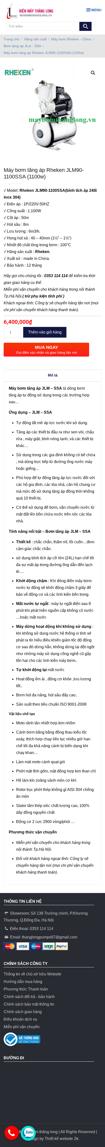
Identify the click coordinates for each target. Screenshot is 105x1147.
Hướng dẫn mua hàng (23, 982)
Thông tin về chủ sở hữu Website (32, 974)
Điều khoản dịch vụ (20, 1019)
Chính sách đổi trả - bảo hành (29, 997)
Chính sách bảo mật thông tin (29, 1004)
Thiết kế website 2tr (61, 1139)
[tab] (52, 375)
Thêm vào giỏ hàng (45, 332)
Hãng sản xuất (35, 39)
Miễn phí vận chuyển (22, 1027)
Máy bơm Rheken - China (71, 39)
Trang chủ (11, 39)
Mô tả (52, 375)
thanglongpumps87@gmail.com (49, 937)
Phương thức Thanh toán (26, 989)
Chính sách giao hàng (23, 1012)
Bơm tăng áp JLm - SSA (22, 46)
